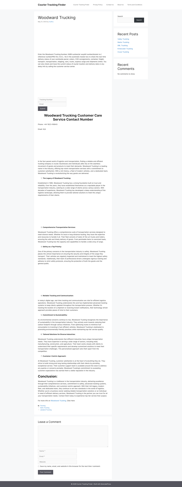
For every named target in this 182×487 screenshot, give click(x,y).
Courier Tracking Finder (52, 4)
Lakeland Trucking (46, 410)
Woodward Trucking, (59, 401)
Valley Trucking (123, 39)
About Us (120, 5)
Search (120, 16)
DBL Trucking (123, 45)
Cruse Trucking (123, 52)
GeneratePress (106, 484)
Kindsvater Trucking (125, 49)
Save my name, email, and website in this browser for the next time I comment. (70, 466)
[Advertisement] (73, 39)
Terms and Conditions (134, 5)
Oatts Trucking (44, 408)
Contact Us (110, 5)
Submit (42, 109)
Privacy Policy (97, 5)
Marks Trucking (123, 42)
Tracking (43, 405)
